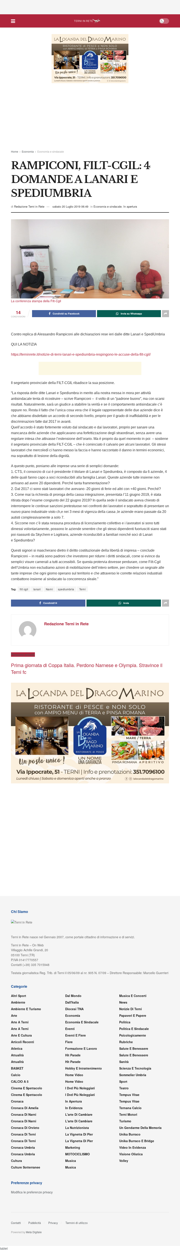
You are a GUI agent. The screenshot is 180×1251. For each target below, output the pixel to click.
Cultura (16, 1161)
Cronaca (17, 1101)
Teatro (124, 1088)
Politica (124, 1022)
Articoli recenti (22, 1042)
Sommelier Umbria (132, 1075)
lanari (37, 589)
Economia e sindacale (50, 151)
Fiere (69, 1042)
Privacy (53, 1223)
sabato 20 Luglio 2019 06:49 (70, 206)
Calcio (15, 1075)
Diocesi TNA (74, 1009)
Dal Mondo (73, 996)
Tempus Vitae (129, 1095)
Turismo (125, 1121)
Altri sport (18, 996)
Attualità (17, 1055)
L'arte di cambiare (78, 1115)
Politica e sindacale (134, 1029)
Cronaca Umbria (23, 1148)
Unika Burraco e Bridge (136, 1141)
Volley (123, 1161)
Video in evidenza (132, 1148)
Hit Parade (73, 1055)
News (123, 1002)
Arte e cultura (21, 1035)
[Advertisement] (90, 6)
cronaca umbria (23, 1154)
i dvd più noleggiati (80, 1088)
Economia (28, 151)
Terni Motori (128, 1115)
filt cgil (24, 589)
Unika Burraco (129, 1134)
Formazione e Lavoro (81, 1049)
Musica (70, 1161)
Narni (49, 589)
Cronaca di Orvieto (25, 1128)
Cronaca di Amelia (24, 1108)
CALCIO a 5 (20, 1082)
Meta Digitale (34, 1232)
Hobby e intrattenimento (83, 1068)
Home (14, 151)
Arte (14, 1016)
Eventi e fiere (75, 1035)
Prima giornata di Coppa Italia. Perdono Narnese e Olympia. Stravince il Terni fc (86, 668)
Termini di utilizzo (76, 1223)
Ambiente (18, 1002)
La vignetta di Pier (79, 1134)
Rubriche (126, 1042)
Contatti (16, 1223)
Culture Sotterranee (25, 1167)
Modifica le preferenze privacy (32, 1192)
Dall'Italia (72, 1002)
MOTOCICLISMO (77, 1154)
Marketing (72, 1148)
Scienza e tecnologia (135, 1068)
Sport (123, 1082)
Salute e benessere (133, 1049)
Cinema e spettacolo (26, 1088)
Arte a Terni (20, 1022)
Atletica (16, 1049)
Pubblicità (34, 1223)
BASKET (17, 1068)
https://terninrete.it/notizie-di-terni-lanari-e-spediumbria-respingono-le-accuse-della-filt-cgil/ (81, 355)
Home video (74, 1075)
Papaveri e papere (132, 1016)
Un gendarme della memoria (140, 1128)
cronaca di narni (23, 1115)
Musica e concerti (132, 996)
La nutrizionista (77, 1128)
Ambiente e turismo (26, 1009)
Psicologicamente (132, 1035)
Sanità (124, 1062)
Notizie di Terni (130, 1009)
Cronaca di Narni (23, 1121)
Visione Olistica (131, 1154)
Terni (82, 589)
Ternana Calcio (130, 1108)
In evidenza (74, 1108)
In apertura (130, 206)
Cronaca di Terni (23, 1134)
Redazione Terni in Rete (29, 206)
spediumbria (66, 589)
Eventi (70, 1029)
